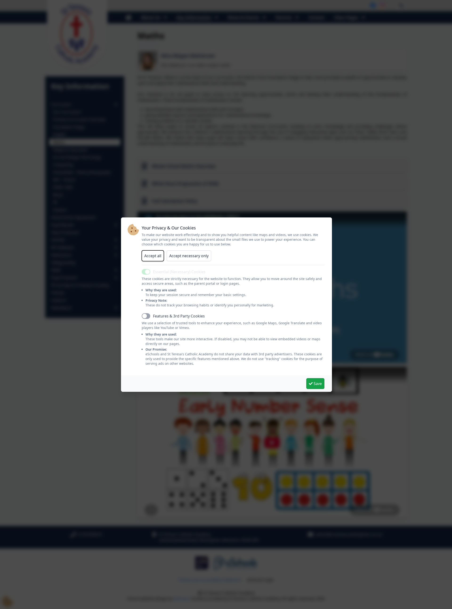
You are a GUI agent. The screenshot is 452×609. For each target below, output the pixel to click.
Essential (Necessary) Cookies (179, 271)
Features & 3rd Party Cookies (179, 316)
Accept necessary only (189, 255)
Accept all (152, 255)
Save (317, 383)
